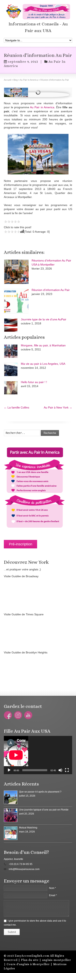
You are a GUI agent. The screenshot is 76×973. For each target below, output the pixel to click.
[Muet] (60, 770)
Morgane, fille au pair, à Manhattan (43, 345)
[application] (38, 755)
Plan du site (30, 960)
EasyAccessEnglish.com (32, 955)
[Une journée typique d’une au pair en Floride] (10, 815)
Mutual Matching (28, 827)
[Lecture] (9, 770)
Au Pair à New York (58, 407)
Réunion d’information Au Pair (51, 290)
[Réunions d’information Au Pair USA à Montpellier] (16, 271)
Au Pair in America (42, 107)
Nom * (52, 888)
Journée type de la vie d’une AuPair (43, 319)
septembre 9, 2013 (23, 62)
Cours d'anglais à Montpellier (28, 964)
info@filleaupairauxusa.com (24, 869)
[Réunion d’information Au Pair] (16, 92)
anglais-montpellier (56, 960)
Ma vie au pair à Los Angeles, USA (43, 363)
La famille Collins (16, 407)
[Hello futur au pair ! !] (11, 388)
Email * (53, 895)
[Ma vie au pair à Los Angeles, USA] (11, 369)
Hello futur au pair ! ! (34, 382)
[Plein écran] (67, 770)
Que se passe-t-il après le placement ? (40, 791)
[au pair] (38, 154)
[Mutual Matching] (10, 833)
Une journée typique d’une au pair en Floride (44, 809)
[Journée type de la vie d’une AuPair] (11, 325)
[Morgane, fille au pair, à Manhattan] (11, 351)
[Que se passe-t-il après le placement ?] (10, 797)
